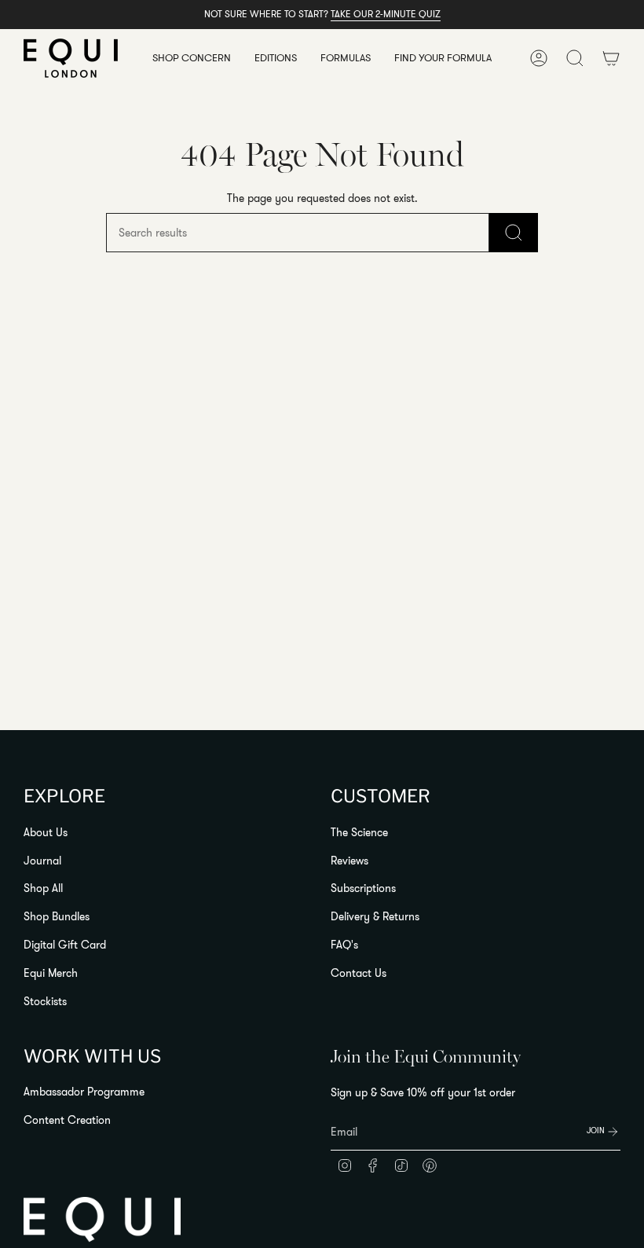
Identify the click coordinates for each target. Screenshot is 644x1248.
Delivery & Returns (375, 916)
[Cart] (611, 58)
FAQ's (344, 945)
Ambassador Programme (84, 1092)
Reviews (349, 860)
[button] (192, 58)
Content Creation (67, 1120)
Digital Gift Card (65, 945)
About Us (46, 832)
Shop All (43, 888)
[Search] (513, 232)
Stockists (45, 1001)
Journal (42, 860)
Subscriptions (363, 888)
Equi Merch (51, 973)
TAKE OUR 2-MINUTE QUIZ (386, 14)
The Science (359, 832)
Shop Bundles (57, 916)
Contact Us (358, 973)
